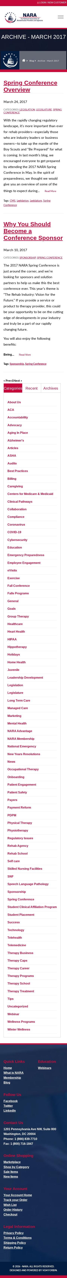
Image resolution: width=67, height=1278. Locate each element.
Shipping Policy (15, 1242)
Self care (13, 861)
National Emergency (21, 746)
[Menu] (60, 17)
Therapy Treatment (20, 991)
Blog (31, 61)
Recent (31, 388)
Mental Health (17, 723)
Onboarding (15, 777)
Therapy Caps (17, 960)
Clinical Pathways (19, 501)
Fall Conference (18, 585)
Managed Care (17, 708)
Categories (13, 388)
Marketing (14, 715)
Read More (50, 191)
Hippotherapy (17, 647)
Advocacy (14, 425)
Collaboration (17, 509)
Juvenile (13, 669)
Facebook (11, 1101)
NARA (25, 1266)
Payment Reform (19, 807)
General (12, 601)
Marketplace (12, 1162)
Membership (12, 1077)
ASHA (11, 455)
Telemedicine (16, 945)
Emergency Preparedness (25, 555)
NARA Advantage (19, 731)
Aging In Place (17, 432)
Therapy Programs (20, 975)
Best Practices (17, 471)
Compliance (15, 516)
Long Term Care (18, 700)
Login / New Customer (52, 2)
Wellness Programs (21, 1021)
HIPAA (12, 639)
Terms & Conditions (18, 1237)
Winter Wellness (18, 1029)
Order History (13, 1209)
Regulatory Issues (20, 838)
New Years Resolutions (23, 754)
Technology (15, 930)
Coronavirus (16, 524)
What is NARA (14, 1072)
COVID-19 (14, 532)
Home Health (16, 662)
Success (13, 922)
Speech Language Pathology (28, 884)
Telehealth (14, 937)
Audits (12, 463)
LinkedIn (10, 1110)
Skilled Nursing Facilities (24, 868)
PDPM (11, 815)
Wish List (10, 1204)
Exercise (13, 578)
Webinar (13, 1014)
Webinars (44, 1068)
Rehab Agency (17, 845)
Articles (12, 448)
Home (23, 60)
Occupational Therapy (23, 769)
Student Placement (20, 914)
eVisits (12, 570)
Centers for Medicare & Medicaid (30, 493)
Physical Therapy (19, 822)
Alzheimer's (15, 440)
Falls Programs (18, 593)
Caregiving (15, 486)
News (11, 761)
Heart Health (16, 631)
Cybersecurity (17, 540)
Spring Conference (50, 258)
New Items (11, 1176)
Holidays (13, 654)
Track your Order (15, 1199)
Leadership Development (25, 677)
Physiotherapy (17, 830)
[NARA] (24, 18)
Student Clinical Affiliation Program (32, 907)
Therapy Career (18, 968)
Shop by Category (16, 1167)
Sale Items (11, 1171)
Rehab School (17, 853)
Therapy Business (20, 953)
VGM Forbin (49, 1270)
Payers (12, 800)
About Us (14, 402)
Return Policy (13, 1247)
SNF (10, 876)
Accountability (17, 417)
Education (14, 547)
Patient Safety (17, 792)
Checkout (10, 1214)
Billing (11, 478)
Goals (11, 608)
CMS (12, 201)
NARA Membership (20, 738)
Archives (50, 388)
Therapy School (18, 983)
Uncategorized (17, 1006)
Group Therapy (18, 616)
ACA (10, 409)
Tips (10, 998)
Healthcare (15, 624)
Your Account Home (18, 1195)
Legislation (27, 110)
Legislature (44, 110)
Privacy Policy (14, 1233)
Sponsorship (28, 258)
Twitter (8, 1105)
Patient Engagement (21, 784)
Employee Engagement (23, 562)
